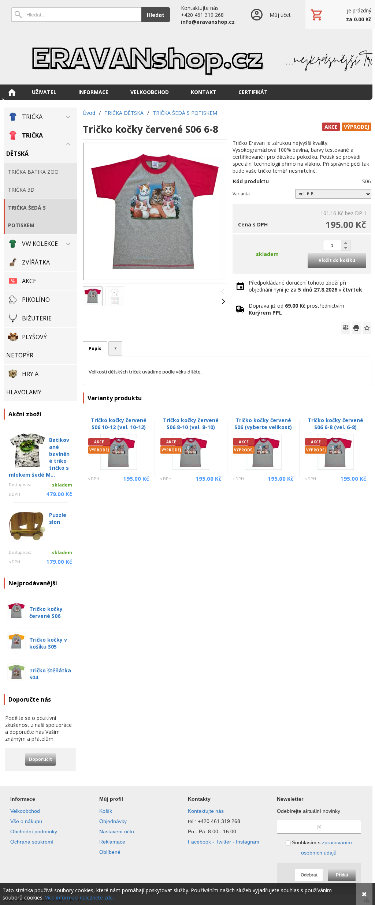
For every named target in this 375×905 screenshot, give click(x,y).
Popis (95, 348)
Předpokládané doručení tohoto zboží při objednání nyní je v (305, 286)
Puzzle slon (57, 518)
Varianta (241, 194)
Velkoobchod (25, 811)
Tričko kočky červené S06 (46, 612)
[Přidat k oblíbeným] (367, 328)
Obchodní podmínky (33, 831)
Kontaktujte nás (206, 811)
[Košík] (340, 14)
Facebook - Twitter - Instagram (223, 842)
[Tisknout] (356, 328)
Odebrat (309, 875)
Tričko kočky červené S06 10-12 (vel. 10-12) (118, 424)
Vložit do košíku (337, 260)
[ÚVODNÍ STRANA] (12, 92)
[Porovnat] (345, 328)
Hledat (155, 14)
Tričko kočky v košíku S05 (48, 643)
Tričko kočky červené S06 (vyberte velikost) (263, 424)
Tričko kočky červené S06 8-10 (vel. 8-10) (191, 424)
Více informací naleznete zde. (79, 897)
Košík (105, 811)
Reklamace (112, 842)
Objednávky (113, 821)
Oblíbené (109, 852)
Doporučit (40, 759)
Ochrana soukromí (31, 842)
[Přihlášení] (270, 14)
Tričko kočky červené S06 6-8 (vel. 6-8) (335, 424)
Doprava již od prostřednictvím (296, 309)
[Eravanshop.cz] (187, 57)
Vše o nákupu (26, 821)
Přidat (342, 875)
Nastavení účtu (116, 831)
